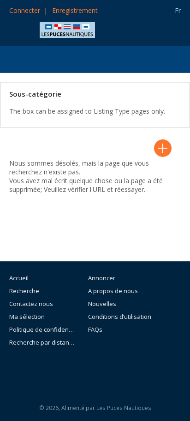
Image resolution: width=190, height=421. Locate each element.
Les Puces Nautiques (123, 408)
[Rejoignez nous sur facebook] (99, 367)
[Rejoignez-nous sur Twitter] (120, 367)
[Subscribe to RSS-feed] (74, 367)
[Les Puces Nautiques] (67, 29)
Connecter (24, 10)
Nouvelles (102, 304)
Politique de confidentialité (41, 329)
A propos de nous (113, 291)
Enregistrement (75, 10)
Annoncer (101, 278)
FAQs (95, 329)
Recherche (24, 291)
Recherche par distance (41, 342)
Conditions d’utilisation (119, 316)
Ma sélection (27, 316)
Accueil (19, 278)
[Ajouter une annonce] (163, 148)
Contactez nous (31, 304)
